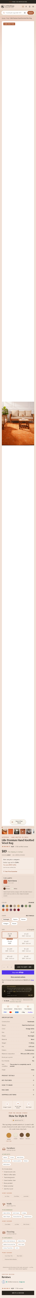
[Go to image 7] (9, 827)
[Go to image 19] (23, 827)
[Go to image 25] (30, 827)
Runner (23, 919)
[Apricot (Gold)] (18, 905)
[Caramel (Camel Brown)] (7, 905)
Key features (7, 1080)
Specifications (7, 1017)
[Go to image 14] (17, 827)
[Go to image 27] (32, 827)
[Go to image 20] (24, 827)
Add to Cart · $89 (24, 967)
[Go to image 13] (16, 827)
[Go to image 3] (4, 827)
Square (15, 919)
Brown (8, 888)
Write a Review (18, 1293)
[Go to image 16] (19, 827)
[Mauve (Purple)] (10, 909)
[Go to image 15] (18, 827)
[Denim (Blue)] (3, 905)
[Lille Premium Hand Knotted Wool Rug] (4, 831)
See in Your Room (19, 822)
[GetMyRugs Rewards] (23, 6)
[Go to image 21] (25, 827)
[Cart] (29, 6)
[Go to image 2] (3, 827)
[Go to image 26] (31, 827)
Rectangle (6, 919)
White (15, 888)
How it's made (7, 1085)
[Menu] (33, 6)
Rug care (5, 1090)
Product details (8, 1075)
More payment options (18, 977)
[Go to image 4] (5, 827)
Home (3, 18)
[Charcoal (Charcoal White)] (22, 905)
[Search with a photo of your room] (24, 12)
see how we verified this (9, 867)
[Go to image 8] (10, 827)
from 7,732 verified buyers (18, 1)
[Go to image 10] (12, 827)
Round (14, 923)
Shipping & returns (9, 1095)
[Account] (26, 6)
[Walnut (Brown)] (10, 905)
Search (31, 13)
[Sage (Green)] (26, 905)
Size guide (31, 929)
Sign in (14, 991)
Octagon (5, 923)
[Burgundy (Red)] (14, 909)
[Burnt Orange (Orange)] (3, 909)
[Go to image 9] (11, 827)
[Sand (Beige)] (14, 905)
